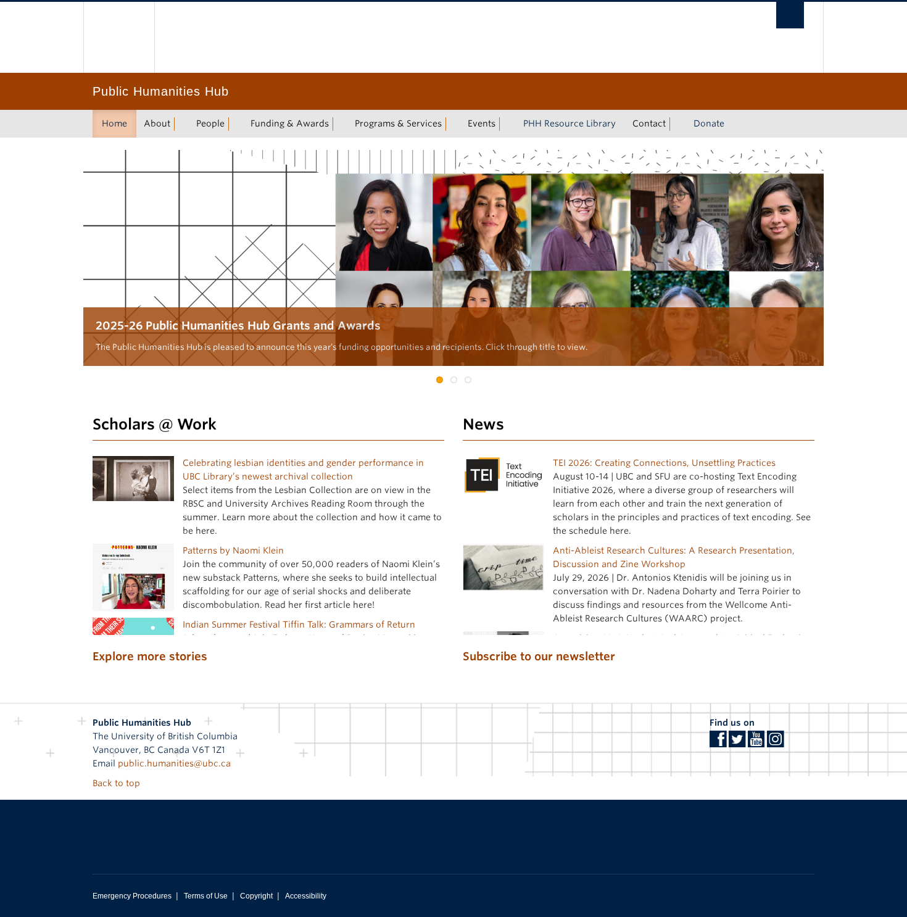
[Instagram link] (775, 743)
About (157, 123)
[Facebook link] (718, 743)
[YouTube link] (756, 743)
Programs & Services (398, 123)
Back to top (118, 783)
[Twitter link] (737, 743)
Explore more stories (150, 656)
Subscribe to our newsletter (539, 656)
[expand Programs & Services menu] (452, 124)
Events (481, 123)
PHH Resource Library (569, 123)
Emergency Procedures (132, 896)
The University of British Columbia (118, 37)
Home (114, 123)
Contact (649, 123)
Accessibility (305, 896)
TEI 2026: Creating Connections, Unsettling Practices (664, 463)
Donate (709, 123)
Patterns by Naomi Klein (233, 550)
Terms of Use (206, 896)
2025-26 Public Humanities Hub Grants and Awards (238, 325)
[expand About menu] (181, 124)
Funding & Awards (290, 123)
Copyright (256, 896)
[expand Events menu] (506, 124)
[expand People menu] (235, 124)
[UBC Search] (790, 15)
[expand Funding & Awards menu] (340, 124)
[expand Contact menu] (676, 124)
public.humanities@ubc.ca (174, 763)
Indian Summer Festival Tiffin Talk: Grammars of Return (299, 624)
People (210, 123)
